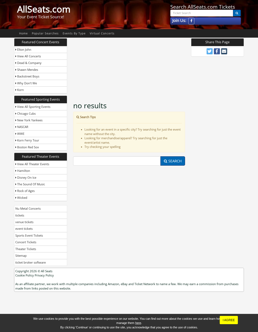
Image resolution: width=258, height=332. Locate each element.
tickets (19, 215)
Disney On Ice (26, 177)
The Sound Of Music (30, 184)
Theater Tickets (25, 249)
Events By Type (74, 33)
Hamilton (23, 171)
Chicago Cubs (26, 113)
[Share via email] (224, 51)
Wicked (21, 198)
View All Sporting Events (33, 107)
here (138, 323)
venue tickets (24, 222)
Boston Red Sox (27, 147)
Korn (20, 90)
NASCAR (22, 127)
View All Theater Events (32, 164)
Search (174, 161)
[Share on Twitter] (210, 51)
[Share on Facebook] (217, 51)
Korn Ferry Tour (27, 140)
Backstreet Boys (27, 76)
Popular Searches (45, 33)
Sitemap (21, 256)
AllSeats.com (44, 9)
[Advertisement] (129, 66)
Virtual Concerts (102, 33)
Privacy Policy (44, 275)
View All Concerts (28, 56)
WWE (20, 134)
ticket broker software (30, 262)
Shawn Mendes (27, 70)
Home (23, 33)
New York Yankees (29, 120)
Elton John (23, 49)
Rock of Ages (25, 191)
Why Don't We (26, 83)
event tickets (24, 229)
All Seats (46, 271)
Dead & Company (29, 63)
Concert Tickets (25, 242)
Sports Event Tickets (29, 235)
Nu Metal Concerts (28, 208)
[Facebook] (191, 21)
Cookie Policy (24, 275)
